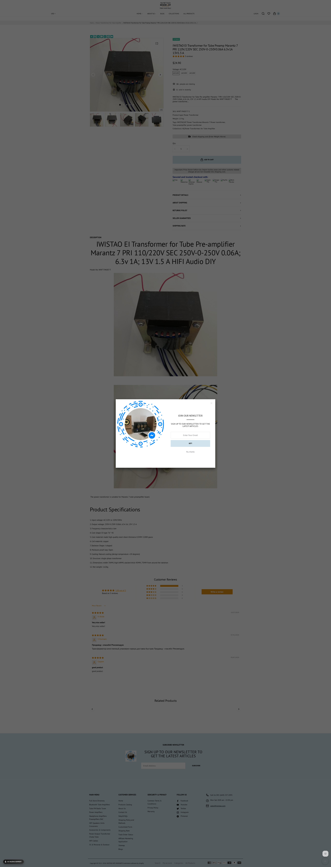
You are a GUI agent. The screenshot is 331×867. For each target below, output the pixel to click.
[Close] (211, 403)
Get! (190, 443)
